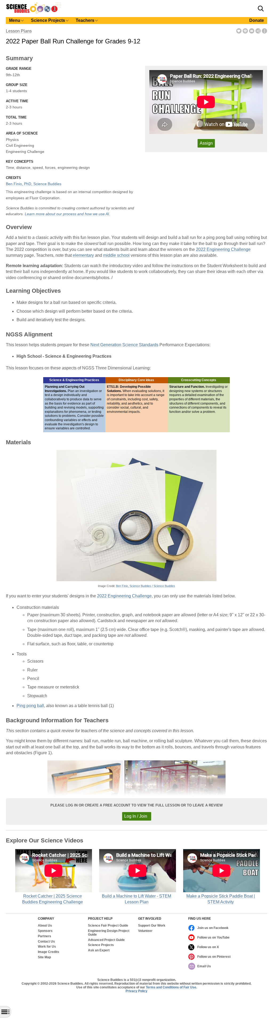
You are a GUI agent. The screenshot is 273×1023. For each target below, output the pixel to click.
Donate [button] (256, 20)
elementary (83, 255)
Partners (44, 936)
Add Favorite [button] (239, 31)
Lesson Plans (19, 31)
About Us (45, 925)
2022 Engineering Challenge (223, 249)
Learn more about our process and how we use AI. (67, 214)
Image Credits (48, 952)
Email (251, 31)
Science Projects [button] (48, 20)
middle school (116, 255)
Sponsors (45, 931)
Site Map (44, 957)
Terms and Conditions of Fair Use (171, 987)
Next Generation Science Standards (124, 345)
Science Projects (101, 945)
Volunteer (145, 931)
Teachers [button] (85, 20)
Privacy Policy (136, 991)
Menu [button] (14, 20)
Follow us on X (208, 947)
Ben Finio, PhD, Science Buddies (33, 184)
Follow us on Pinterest (214, 957)
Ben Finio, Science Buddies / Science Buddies (145, 586)
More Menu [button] (264, 31)
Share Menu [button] (258, 31)
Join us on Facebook (212, 928)
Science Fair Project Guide (108, 925)
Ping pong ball (30, 705)
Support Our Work (151, 925)
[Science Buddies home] (33, 12)
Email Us (204, 966)
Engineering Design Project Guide (108, 932)
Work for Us (47, 946)
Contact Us (46, 941)
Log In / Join (135, 816)
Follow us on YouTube (213, 937)
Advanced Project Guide (106, 940)
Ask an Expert (99, 950)
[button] (261, 8)
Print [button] (245, 31)
